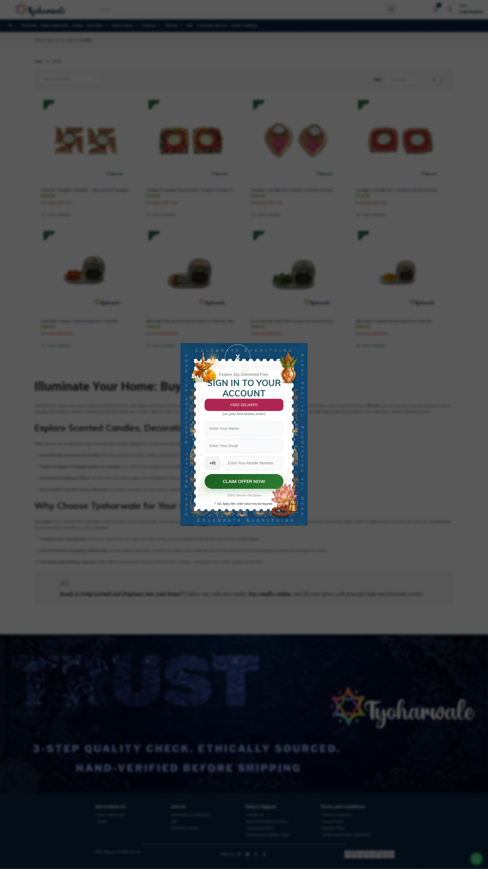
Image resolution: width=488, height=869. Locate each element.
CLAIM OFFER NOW (244, 481)
